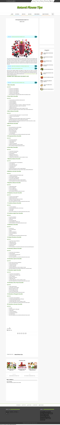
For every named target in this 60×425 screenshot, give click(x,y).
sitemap (34, 1)
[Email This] (7, 328)
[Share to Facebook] (9, 328)
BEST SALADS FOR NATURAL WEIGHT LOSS (48, 69)
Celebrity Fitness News (45, 14)
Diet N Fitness (17, 14)
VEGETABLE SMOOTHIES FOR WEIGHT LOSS (18, 36)
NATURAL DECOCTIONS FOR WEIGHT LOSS (18, 82)
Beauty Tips (42, 411)
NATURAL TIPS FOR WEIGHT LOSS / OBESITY (48, 77)
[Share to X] (8, 328)
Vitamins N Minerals (37, 14)
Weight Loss (23, 14)
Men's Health (47, 416)
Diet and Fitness (46, 413)
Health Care (29, 14)
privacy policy (47, 1)
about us (38, 1)
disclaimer (52, 1)
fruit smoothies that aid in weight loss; (30, 73)
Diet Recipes (50, 413)
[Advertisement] (22, 28)
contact (42, 1)
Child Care (42, 413)
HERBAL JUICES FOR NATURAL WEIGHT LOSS (48, 89)
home (12, 14)
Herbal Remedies (43, 416)
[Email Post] (9, 327)
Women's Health (43, 419)
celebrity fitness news (47, 411)
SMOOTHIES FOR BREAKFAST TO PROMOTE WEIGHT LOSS (20, 66)
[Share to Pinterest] (10, 328)
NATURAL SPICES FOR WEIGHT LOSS (17, 68)
